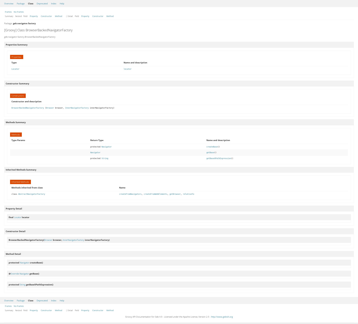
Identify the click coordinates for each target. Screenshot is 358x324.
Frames (8, 11)
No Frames (19, 11)
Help (62, 3)
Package (21, 3)
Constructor (46, 16)
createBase (212, 147)
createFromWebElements (155, 194)
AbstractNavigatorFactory (31, 194)
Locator (15, 69)
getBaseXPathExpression (218, 158)
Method (58, 16)
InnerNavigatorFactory (77, 108)
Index (53, 3)
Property (34, 16)
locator (127, 69)
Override (14, 273)
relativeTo (188, 194)
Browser (50, 108)
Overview (8, 3)
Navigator (107, 147)
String (105, 158)
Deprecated (42, 3)
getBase (210, 152)
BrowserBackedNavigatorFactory (27, 108)
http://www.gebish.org (222, 316)
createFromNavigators (130, 194)
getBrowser (175, 194)
